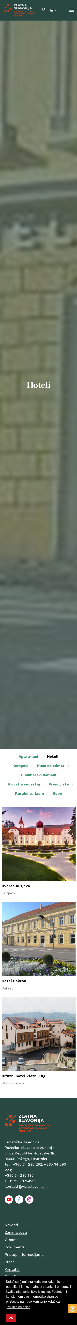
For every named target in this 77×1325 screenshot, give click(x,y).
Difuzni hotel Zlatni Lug (23, 1076)
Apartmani (28, 756)
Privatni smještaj (24, 784)
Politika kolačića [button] (18, 1307)
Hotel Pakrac (14, 981)
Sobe (57, 793)
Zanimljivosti (16, 1232)
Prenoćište (59, 784)
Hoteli (52, 756)
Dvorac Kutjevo (16, 886)
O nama (12, 1239)
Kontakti (12, 1269)
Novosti (11, 1225)
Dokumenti (14, 1247)
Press (10, 1262)
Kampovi (20, 765)
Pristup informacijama (24, 1254)
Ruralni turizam (29, 793)
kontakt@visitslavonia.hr (26, 1186)
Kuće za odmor (50, 765)
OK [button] (11, 1317)
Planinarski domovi (38, 775)
